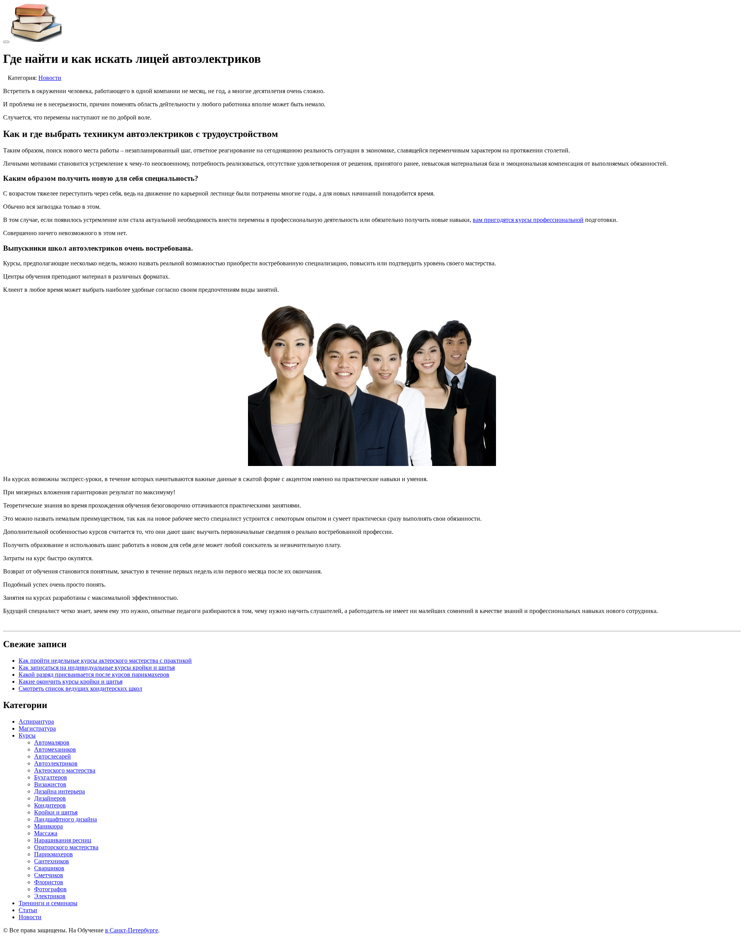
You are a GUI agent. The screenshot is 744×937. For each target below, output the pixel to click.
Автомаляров (51, 742)
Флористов (48, 882)
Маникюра (48, 826)
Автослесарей (52, 756)
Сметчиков (48, 875)
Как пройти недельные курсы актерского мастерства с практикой (105, 660)
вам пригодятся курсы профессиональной (528, 219)
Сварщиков (49, 868)
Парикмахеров (53, 854)
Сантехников (51, 861)
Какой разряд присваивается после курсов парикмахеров (94, 674)
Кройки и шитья (56, 812)
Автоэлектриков (56, 763)
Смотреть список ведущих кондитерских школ (80, 688)
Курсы (27, 735)
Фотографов (50, 889)
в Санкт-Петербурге (131, 930)
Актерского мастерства (64, 770)
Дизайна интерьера (59, 791)
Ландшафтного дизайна (65, 819)
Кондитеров (50, 805)
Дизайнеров (50, 798)
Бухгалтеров (50, 777)
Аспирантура (36, 721)
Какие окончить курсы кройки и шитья (70, 681)
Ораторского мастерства (66, 847)
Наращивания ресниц (62, 840)
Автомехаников (55, 749)
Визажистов (50, 784)
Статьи (28, 910)
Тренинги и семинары (48, 903)
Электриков (49, 896)
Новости (49, 77)
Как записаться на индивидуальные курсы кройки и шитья (97, 667)
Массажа (45, 833)
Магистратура (37, 728)
